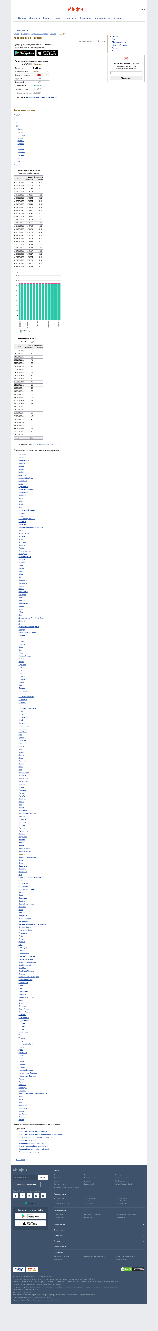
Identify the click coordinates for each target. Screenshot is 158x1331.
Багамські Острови (26, 490)
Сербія (21, 986)
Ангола (21, 469)
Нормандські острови (27, 857)
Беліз (21, 504)
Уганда (21, 1055)
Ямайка (22, 1117)
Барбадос (22, 495)
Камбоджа (23, 700)
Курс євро (118, 1175)
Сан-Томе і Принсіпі (27, 956)
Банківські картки (90, 1178)
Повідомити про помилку (27, 1185)
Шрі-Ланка (23, 1114)
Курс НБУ (57, 1178)
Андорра (22, 475)
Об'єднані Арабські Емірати (30, 878)
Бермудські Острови (27, 510)
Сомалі (21, 1000)
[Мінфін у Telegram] (22, 1195)
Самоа (21, 951)
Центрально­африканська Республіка (33, 1093)
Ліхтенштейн (24, 773)
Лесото (21, 755)
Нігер (21, 860)
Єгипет (21, 647)
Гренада (22, 600)
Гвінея (21, 589)
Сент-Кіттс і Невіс (25, 980)
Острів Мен (23, 886)
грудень (21, 161)
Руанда (21, 939)
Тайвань (22, 1023)
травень (21, 141)
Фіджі (21, 1082)
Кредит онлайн (89, 1184)
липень (20, 147)
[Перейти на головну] (79, 9)
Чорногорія (23, 1105)
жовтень (21, 155)
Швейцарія (23, 1108)
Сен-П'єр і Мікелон (26, 971)
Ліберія (21, 764)
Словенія (22, 994)
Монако (22, 825)
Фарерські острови (26, 1070)
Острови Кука (24, 883)
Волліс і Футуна (25, 557)
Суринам (22, 1006)
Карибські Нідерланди (27, 708)
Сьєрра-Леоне (24, 1012)
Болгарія (22, 513)
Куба (20, 735)
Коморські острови (26, 726)
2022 (18, 122)
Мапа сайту (20, 1160)
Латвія (21, 752)
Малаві (21, 793)
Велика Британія (25, 551)
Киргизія (22, 717)
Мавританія (23, 778)
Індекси (116, 18)
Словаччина (23, 991)
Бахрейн (22, 498)
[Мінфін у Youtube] (43, 1195)
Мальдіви (22, 799)
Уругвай (22, 1067)
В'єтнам (22, 560)
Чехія (21, 1099)
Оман (21, 881)
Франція (22, 1079)
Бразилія (22, 525)
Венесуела (23, 554)
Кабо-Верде (23, 691)
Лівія (20, 770)
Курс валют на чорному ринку (125, 1214)
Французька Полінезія (27, 1076)
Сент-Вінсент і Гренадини (29, 977)
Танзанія (22, 1026)
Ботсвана (22, 522)
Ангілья (21, 472)
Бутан (21, 539)
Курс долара (88, 1175)
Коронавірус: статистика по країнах (33, 1131)
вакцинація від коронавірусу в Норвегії (41, 97)
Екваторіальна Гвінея (27, 632)
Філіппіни (22, 1085)
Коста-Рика (23, 729)
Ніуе (20, 875)
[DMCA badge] (132, 1269)
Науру (21, 843)
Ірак (20, 670)
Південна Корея (25, 918)
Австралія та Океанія (120, 51)
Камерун (22, 703)
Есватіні (22, 638)
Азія (113, 39)
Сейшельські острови (27, 962)
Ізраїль (21, 662)
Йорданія (22, 688)
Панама (22, 901)
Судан (21, 1003)
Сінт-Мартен (24, 1018)
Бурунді (22, 536)
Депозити (34, 18)
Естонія (22, 641)
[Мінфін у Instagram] (36, 1195)
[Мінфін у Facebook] (15, 1195)
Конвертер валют (60, 1184)
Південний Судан (25, 921)
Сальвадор (23, 948)
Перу (21, 910)
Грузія (21, 609)
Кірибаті (22, 746)
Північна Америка (119, 42)
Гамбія (21, 568)
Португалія (23, 916)
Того (20, 1035)
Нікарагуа (22, 869)
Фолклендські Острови (28, 1073)
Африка (115, 48)
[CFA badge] (44, 1269)
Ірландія (22, 676)
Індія (20, 667)
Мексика (22, 816)
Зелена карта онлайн (61, 1256)
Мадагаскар (23, 781)
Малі (20, 805)
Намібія (22, 840)
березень (21, 135)
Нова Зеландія (24, 848)
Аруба (21, 484)
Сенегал (22, 974)
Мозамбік (22, 819)
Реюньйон (23, 933)
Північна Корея (25, 927)
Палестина (23, 898)
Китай (21, 720)
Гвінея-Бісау (23, 592)
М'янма (22, 834)
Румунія (22, 942)
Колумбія (22, 723)
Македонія (23, 790)
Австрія (21, 458)
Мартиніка (23, 811)
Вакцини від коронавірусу (29, 1152)
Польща (22, 913)
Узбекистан (23, 1061)
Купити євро (88, 1217)
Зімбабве (22, 659)
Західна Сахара (25, 656)
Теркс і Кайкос (24, 1032)
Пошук (43, 1177)
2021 (18, 118)
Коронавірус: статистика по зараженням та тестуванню (41, 1134)
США (20, 945)
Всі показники (22, 30)
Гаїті (20, 577)
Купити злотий (120, 1217)
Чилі (20, 1102)
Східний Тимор (25, 1009)
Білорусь (22, 542)
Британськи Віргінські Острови (31, 527)
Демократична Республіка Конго (31, 618)
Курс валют (58, 1175)
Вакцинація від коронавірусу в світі (32, 1143)
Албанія (22, 463)
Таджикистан (24, 1020)
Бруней (21, 530)
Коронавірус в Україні (27, 1140)
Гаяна (21, 574)
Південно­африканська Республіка (32, 924)
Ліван (21, 767)
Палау (21, 895)
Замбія (21, 653)
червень (21, 144)
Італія (21, 685)
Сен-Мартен (24, 968)
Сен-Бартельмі (25, 965)
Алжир (21, 466)
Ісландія (22, 679)
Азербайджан (24, 460)
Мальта (21, 802)
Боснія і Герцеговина (27, 519)
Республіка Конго (25, 930)
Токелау (22, 1038)
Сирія (21, 988)
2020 (18, 115)
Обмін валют (58, 1214)
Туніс (21, 1050)
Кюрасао (22, 740)
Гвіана (21, 586)
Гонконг (22, 597)
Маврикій (22, 775)
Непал (21, 846)
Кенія (21, 714)
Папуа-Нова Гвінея (26, 904)
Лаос (20, 749)
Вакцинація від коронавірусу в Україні (34, 1149)
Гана (20, 571)
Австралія (22, 455)
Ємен (21, 650)
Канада (21, 705)
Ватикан (22, 548)
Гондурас (22, 595)
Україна (22, 1064)
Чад (20, 1096)
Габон (21, 565)
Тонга (21, 1041)
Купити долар (58, 1217)
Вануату (22, 545)
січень (20, 129)
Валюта (22, 18)
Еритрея (22, 635)
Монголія (22, 828)
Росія (21, 936)
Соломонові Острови (27, 997)
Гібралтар (23, 612)
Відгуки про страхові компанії (94, 1256)
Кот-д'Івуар (23, 732)
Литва (21, 758)
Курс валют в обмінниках (93, 1214)
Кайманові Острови (26, 697)
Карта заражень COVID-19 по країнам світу (36, 1137)
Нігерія (21, 863)
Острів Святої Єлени (27, 889)
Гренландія (23, 603)
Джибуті (22, 621)
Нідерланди (23, 866)
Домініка (22, 624)
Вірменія (22, 562)
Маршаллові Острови (27, 813)
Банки (58, 18)
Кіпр (20, 743)
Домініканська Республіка (29, 627)
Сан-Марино (24, 953)
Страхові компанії (121, 1259)
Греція (21, 606)
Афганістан (23, 487)
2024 (18, 165)
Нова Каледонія (25, 851)
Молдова (22, 822)
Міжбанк (57, 1181)
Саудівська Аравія (26, 959)
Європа (115, 36)
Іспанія (21, 682)
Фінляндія (23, 1088)
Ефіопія (22, 644)
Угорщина (23, 1058)
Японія (21, 1120)
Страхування (71, 18)
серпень (21, 149)
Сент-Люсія (23, 983)
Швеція (21, 1111)
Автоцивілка (58, 1259)
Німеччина (23, 872)
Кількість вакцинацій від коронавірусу (33, 1146)
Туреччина (23, 1053)
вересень (21, 152)
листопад (21, 158)
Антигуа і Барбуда (26, 478)
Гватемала (23, 583)
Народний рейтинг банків (124, 1184)
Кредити (47, 18)
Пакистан (22, 892)
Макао (21, 787)
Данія (21, 615)
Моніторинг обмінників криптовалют (66, 1187)
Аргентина (23, 481)
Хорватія (22, 1091)
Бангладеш (23, 492)
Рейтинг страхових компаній (125, 1256)
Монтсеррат (23, 831)
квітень (20, 138)
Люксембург (23, 761)
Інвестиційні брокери (122, 1178)
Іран (20, 673)
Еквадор (22, 630)
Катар (21, 711)
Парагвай (22, 907)
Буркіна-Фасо (24, 533)
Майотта (22, 784)
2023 (18, 126)
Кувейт (21, 738)
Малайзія (22, 796)
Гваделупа (23, 580)
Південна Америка (119, 45)
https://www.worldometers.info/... (45, 444)
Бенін (21, 507)
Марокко (22, 808)
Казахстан (23, 694)
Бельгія (21, 501)
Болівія (21, 516)
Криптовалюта (102, 18)
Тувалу (21, 1047)
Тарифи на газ (120, 1181)
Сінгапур (22, 1015)
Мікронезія (23, 837)
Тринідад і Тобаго (26, 1044)
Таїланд (22, 1029)
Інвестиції (85, 18)
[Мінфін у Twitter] (29, 1195)
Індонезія (22, 665)
